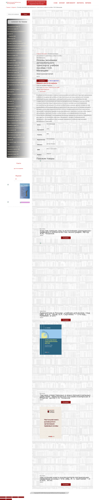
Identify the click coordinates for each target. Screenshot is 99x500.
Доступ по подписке (18, 168)
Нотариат (9, 101)
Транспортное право (12, 135)
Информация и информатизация (15, 80)
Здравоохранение (12, 70)
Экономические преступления (15, 156)
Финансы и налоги (12, 149)
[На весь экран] (15, 497)
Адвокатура (10, 38)
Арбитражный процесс (13, 48)
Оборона (9, 103)
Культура (9, 91)
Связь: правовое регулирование (15, 123)
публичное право (12, 29)
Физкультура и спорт (12, 147)
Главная (39, 53)
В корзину (42, 80)
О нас (55, 3)
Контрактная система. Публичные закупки (18, 84)
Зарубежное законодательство (15, 67)
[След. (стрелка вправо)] (9, 499)
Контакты (80, 3)
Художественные (12, 151)
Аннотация (43, 91)
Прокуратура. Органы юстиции (15, 118)
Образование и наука (13, 106)
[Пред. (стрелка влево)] (3, 499)
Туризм (9, 139)
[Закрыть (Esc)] (3, 497)
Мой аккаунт (70, 3)
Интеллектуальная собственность (16, 77)
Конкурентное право (12, 26)
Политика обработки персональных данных (18, 206)
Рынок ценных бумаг (13, 120)
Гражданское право (12, 62)
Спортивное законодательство (15, 132)
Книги (19, 163)
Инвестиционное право (13, 75)
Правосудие (10, 108)
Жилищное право (12, 65)
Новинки (11, 36)
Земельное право (12, 72)
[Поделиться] (9, 497)
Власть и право (11, 55)
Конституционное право (13, 82)
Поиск (25, 14)
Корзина (88, 3)
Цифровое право (11, 154)
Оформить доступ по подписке (47, 83)
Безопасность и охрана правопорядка (17, 53)
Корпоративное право (13, 89)
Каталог (62, 3)
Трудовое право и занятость (14, 137)
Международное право (13, 99)
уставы (9, 33)
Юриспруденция (44, 89)
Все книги (10, 60)
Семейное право (11, 125)
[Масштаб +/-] (21, 497)
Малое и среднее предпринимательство (18, 94)
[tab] (66, 91)
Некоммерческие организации (15, 31)
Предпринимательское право (15, 111)
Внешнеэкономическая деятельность (17, 58)
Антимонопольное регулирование (16, 45)
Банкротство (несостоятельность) (16, 50)
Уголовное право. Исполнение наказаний (18, 142)
